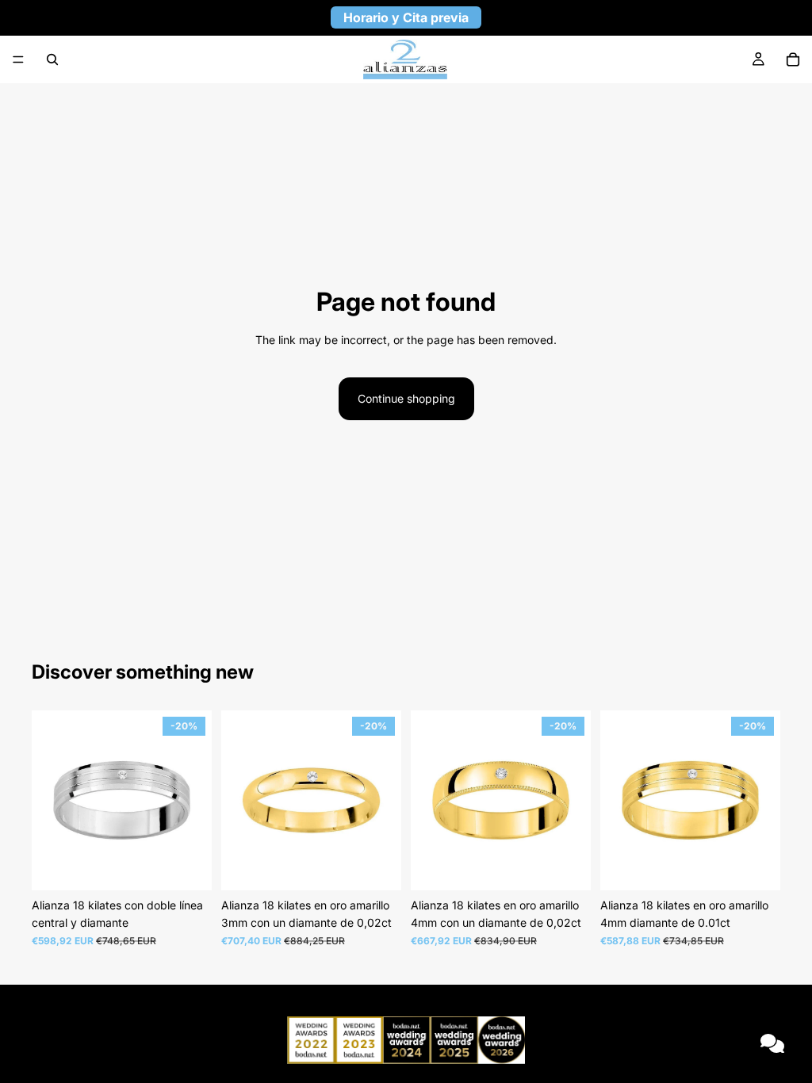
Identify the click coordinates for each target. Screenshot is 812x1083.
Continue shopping (406, 398)
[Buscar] (52, 59)
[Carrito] (793, 59)
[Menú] (18, 59)
